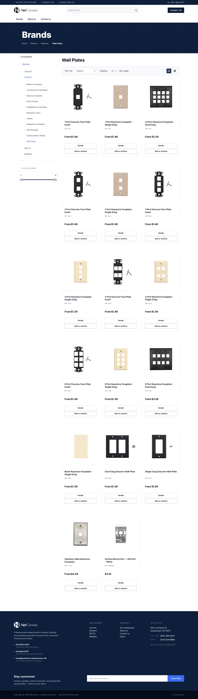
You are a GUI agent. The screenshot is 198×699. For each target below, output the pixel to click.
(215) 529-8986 (167, 639)
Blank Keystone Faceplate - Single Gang (78, 473)
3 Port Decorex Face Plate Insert (158, 210)
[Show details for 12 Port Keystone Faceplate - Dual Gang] (161, 97)
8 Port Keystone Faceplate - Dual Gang (159, 385)
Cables (30, 118)
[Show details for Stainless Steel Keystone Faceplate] (80, 534)
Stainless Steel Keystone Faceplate (77, 560)
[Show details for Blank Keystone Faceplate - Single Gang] (80, 446)
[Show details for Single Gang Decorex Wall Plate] (161, 446)
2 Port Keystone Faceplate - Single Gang (119, 210)
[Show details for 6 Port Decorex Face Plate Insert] (80, 359)
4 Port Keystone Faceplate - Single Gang (159, 298)
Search (136, 10)
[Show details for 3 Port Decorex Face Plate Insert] (161, 184)
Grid (169, 71)
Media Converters (34, 84)
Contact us (46, 19)
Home (24, 43)
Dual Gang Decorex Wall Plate (120, 471)
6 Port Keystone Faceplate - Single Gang (119, 385)
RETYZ (27, 148)
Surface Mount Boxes (36, 135)
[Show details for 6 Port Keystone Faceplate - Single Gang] (120, 359)
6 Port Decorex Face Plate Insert (78, 385)
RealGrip (28, 154)
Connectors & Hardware (37, 90)
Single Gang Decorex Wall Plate (161, 471)
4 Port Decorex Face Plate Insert (118, 298)
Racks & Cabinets (34, 96)
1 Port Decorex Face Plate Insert (77, 123)
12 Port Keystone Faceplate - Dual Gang (159, 123)
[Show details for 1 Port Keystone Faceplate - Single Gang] (120, 97)
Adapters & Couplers (36, 124)
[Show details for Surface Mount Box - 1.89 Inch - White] (120, 534)
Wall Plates (31, 141)
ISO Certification (127, 628)
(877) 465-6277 (167, 636)
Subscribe (176, 678)
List (174, 71)
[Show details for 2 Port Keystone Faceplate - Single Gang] (120, 184)
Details (80, 145)
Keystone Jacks (33, 113)
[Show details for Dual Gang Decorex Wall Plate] (120, 446)
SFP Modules (32, 130)
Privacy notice (178, 695)
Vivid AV (28, 71)
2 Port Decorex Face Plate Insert (78, 210)
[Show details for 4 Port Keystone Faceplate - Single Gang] (161, 271)
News (122, 636)
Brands (19, 19)
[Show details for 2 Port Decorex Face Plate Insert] (80, 184)
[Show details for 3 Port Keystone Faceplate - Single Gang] (80, 271)
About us (32, 19)
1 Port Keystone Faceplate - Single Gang (119, 123)
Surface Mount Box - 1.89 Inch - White (120, 560)
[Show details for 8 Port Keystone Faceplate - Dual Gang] (161, 359)
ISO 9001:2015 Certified (69, 695)
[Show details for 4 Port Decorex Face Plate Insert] (120, 271)
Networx (28, 77)
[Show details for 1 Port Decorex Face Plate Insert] (80, 97)
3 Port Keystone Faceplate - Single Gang (79, 298)
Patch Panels (32, 101)
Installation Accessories (37, 107)
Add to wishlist (80, 151)
